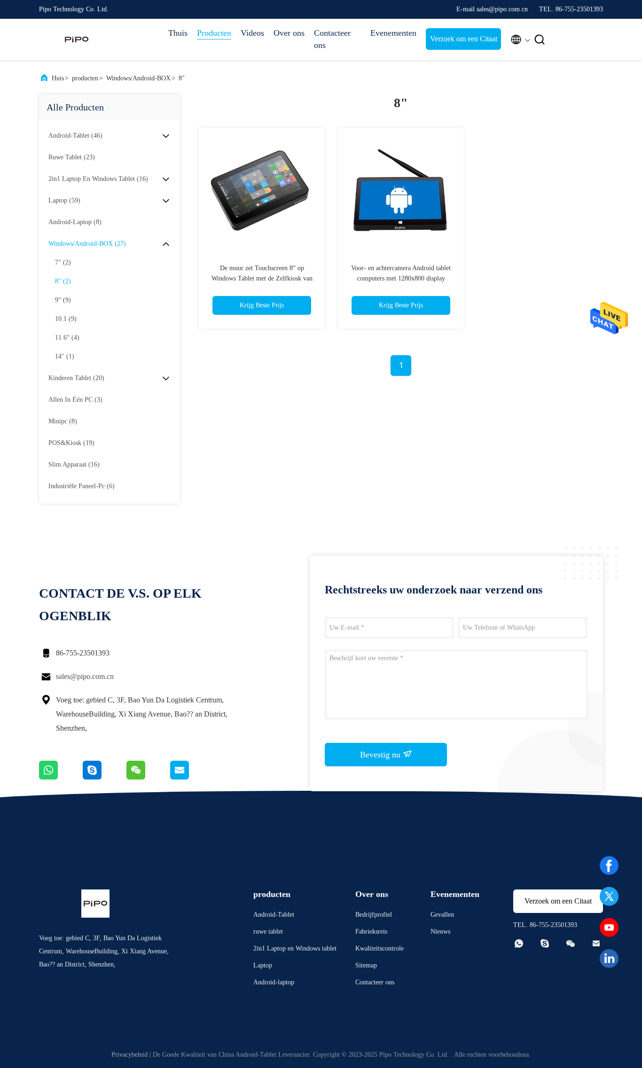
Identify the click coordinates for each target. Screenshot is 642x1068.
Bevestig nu (381, 754)
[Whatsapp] (61, 777)
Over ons (289, 33)
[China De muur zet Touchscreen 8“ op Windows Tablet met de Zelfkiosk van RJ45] (261, 190)
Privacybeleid (129, 1054)
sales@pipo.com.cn (85, 676)
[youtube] (609, 927)
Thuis (178, 33)
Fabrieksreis (371, 931)
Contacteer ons (332, 39)
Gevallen (442, 914)
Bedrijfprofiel (373, 914)
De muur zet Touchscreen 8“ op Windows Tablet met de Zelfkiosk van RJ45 (262, 278)
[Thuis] (76, 39)
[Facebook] (609, 865)
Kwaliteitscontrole (379, 948)
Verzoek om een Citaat (463, 39)
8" (182, 78)
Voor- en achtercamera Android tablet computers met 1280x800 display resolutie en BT (401, 278)
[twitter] (609, 896)
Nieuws (440, 931)
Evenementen (393, 33)
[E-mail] (191, 777)
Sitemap (366, 965)
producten (85, 78)
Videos (252, 33)
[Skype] (104, 777)
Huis (58, 78)
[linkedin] (609, 958)
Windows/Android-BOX (138, 78)
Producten (214, 33)
